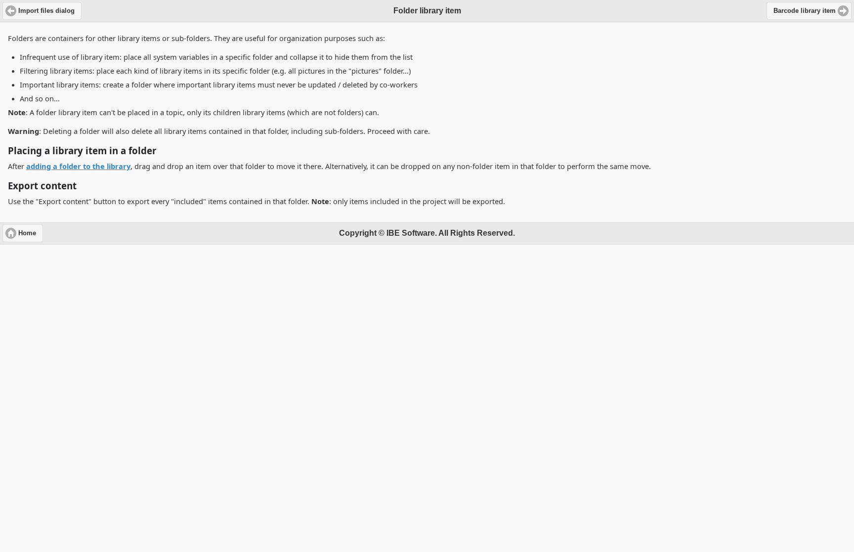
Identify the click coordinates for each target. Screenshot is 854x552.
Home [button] (27, 233)
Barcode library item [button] (804, 10)
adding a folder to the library (78, 166)
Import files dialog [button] (46, 10)
